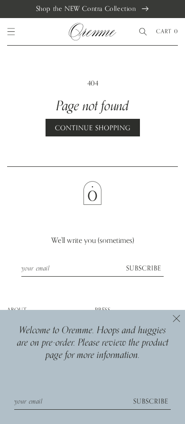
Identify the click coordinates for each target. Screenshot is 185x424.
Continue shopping (92, 128)
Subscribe (143, 268)
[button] (11, 32)
